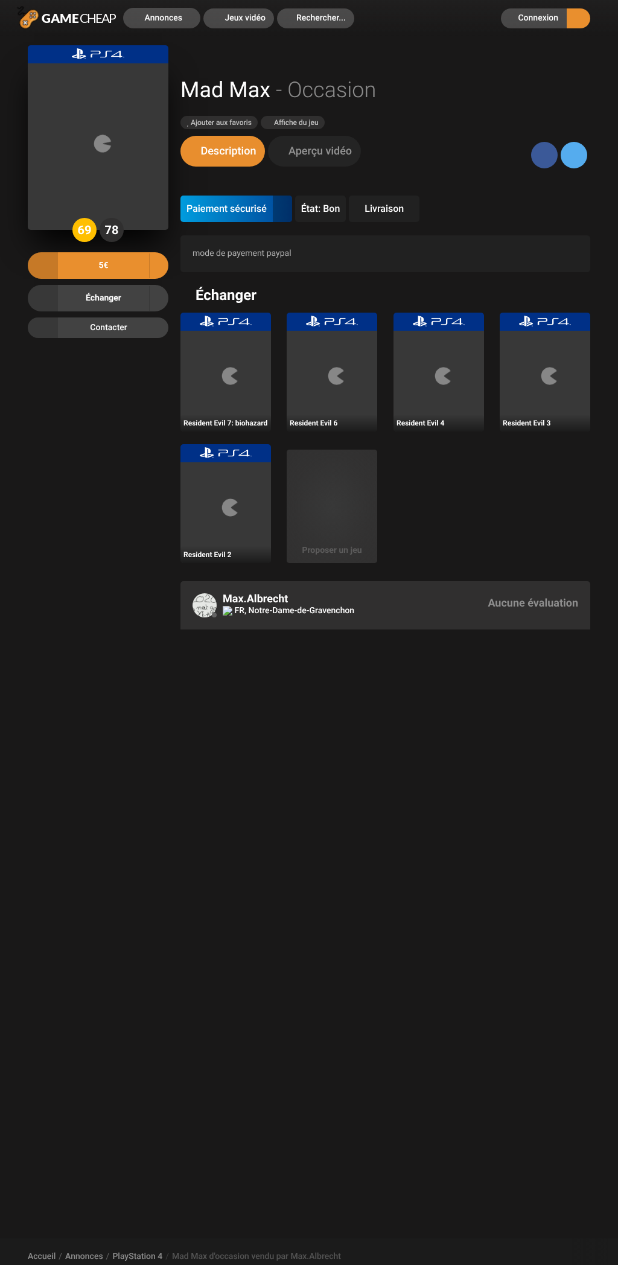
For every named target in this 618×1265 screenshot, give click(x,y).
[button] (315, 18)
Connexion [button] (537, 18)
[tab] (222, 151)
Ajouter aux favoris (220, 122)
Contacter (108, 328)
